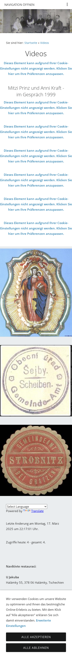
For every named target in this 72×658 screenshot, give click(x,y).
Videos (44, 43)
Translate (37, 511)
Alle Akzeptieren (36, 637)
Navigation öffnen (19, 5)
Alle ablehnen (36, 648)
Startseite (30, 43)
